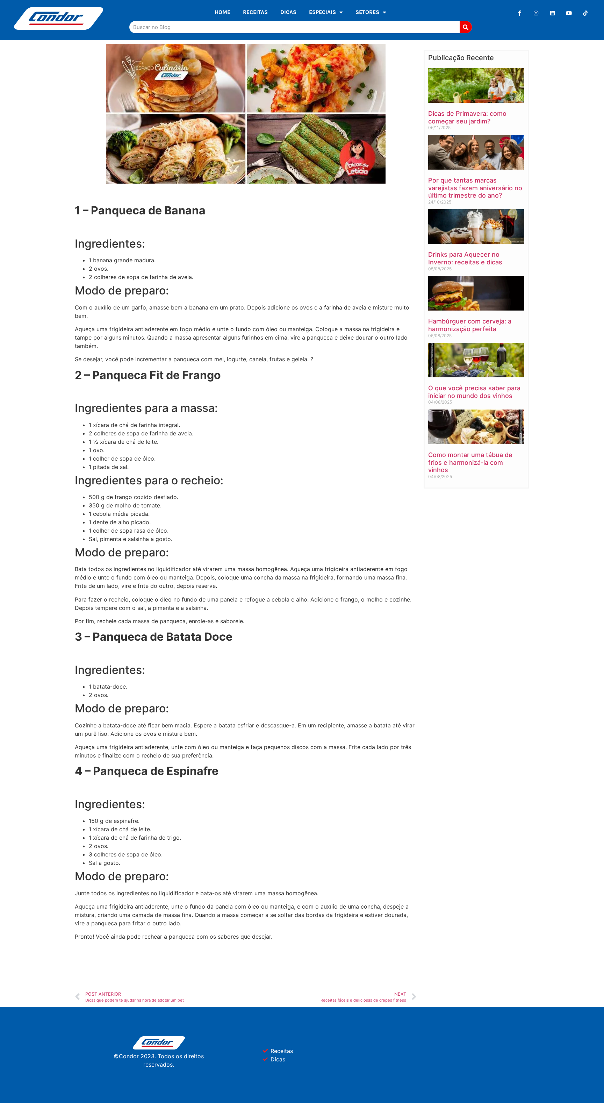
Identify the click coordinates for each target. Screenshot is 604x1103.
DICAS (288, 12)
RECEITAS (255, 12)
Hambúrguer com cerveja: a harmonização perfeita (469, 325)
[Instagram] (536, 13)
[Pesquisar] (466, 27)
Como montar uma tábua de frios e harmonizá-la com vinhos (470, 462)
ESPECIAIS (322, 12)
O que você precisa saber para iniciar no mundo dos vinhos (474, 391)
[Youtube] (568, 13)
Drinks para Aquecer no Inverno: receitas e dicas (465, 258)
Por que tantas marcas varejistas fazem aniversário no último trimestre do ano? (475, 188)
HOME (222, 12)
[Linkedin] (552, 13)
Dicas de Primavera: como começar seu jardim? (467, 117)
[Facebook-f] (519, 13)
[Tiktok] (585, 13)
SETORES (367, 12)
